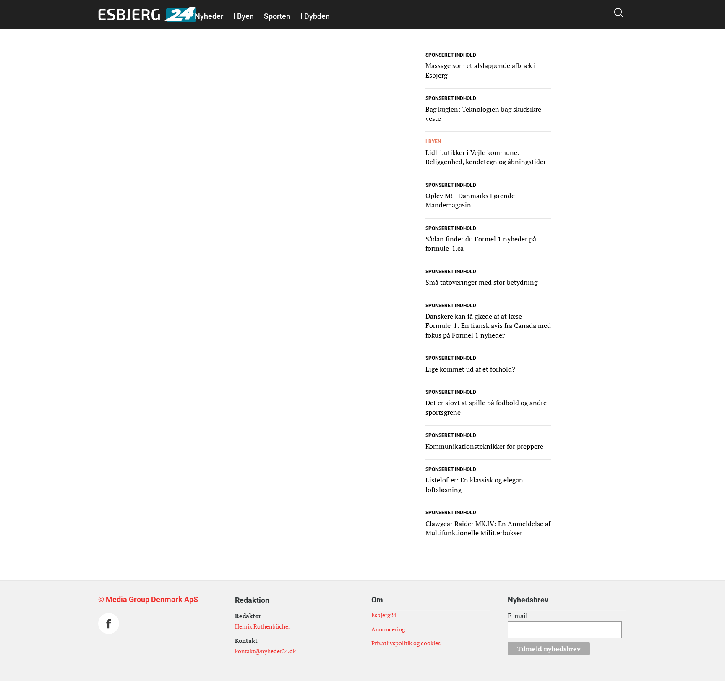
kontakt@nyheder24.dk (265, 651)
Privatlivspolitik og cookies (406, 643)
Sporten (277, 16)
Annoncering (388, 629)
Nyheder (209, 16)
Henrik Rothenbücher (262, 626)
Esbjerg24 (383, 615)
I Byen (243, 16)
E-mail (518, 615)
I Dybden (315, 16)
